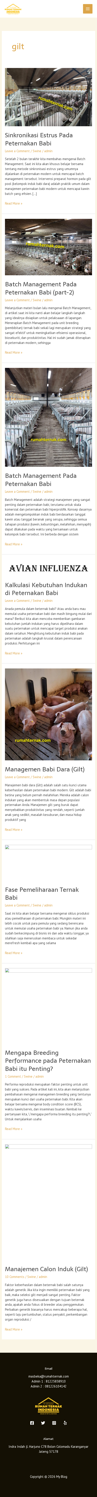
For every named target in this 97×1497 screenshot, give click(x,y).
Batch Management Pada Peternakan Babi (41, 480)
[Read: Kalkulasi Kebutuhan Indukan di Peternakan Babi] (48, 567)
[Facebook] (32, 1423)
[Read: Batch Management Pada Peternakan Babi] (48, 417)
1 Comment (13, 1076)
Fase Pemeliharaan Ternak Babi (42, 894)
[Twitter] (43, 1423)
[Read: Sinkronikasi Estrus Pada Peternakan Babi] (48, 97)
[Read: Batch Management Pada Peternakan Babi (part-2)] (48, 247)
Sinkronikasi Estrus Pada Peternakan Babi (39, 139)
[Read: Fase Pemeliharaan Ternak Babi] (48, 862)
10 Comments (14, 1277)
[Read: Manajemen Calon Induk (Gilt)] (48, 1202)
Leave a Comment (17, 151)
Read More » (13, 203)
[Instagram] (54, 1423)
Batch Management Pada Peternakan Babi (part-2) (41, 288)
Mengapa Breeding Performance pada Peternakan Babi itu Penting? (48, 1061)
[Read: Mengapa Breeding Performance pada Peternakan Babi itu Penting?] (48, 1005)
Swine (37, 151)
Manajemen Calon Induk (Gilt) (46, 1269)
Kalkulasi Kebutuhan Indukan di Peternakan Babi (46, 589)
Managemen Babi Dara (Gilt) (45, 769)
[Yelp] (65, 1423)
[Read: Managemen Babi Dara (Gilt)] (48, 714)
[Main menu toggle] (87, 9)
